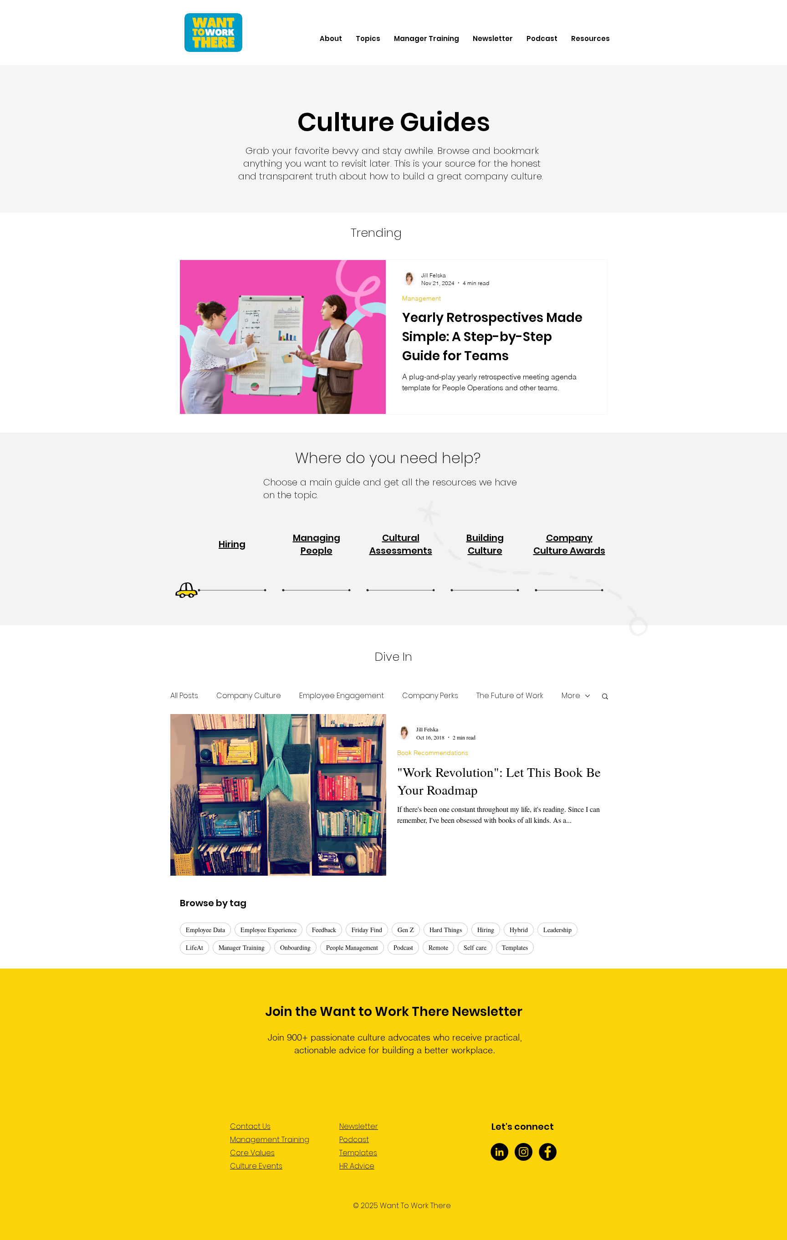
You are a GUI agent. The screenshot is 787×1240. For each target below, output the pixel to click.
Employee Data (205, 929)
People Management (352, 947)
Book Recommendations (432, 753)
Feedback (324, 929)
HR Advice (356, 1166)
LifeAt (194, 947)
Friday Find (367, 929)
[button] (605, 697)
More (571, 696)
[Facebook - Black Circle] (548, 1152)
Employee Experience (268, 929)
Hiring (485, 929)
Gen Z (406, 929)
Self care (475, 947)
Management (421, 298)
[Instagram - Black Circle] (523, 1152)
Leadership (557, 929)
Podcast (403, 947)
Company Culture (248, 696)
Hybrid (519, 929)
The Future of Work (509, 696)
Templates (515, 947)
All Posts (184, 696)
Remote (438, 947)
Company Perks (430, 696)
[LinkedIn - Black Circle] (499, 1152)
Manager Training (242, 947)
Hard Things (445, 929)
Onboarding (295, 947)
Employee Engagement (341, 696)
